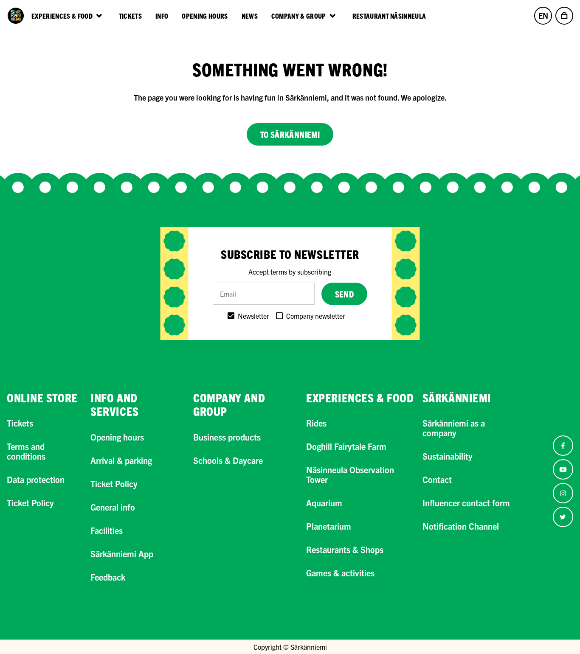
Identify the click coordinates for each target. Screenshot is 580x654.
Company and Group (229, 404)
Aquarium (324, 502)
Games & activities (340, 572)
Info (161, 16)
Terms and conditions (26, 451)
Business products (227, 437)
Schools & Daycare (228, 460)
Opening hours (205, 16)
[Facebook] (563, 445)
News (250, 16)
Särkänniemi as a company (453, 428)
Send (344, 294)
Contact (437, 479)
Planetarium (328, 526)
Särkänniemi (456, 397)
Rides (316, 423)
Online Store (42, 397)
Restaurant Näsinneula (389, 16)
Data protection (36, 479)
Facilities (106, 530)
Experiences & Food (360, 397)
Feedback (107, 577)
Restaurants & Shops (344, 549)
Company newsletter (315, 316)
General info (112, 507)
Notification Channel (460, 526)
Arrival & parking (121, 460)
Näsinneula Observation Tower (350, 474)
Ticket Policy (30, 502)
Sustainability (447, 456)
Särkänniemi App (121, 553)
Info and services (114, 404)
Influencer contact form (466, 502)
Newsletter (253, 316)
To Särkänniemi (290, 134)
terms (278, 271)
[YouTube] (563, 469)
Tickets (130, 16)
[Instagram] (563, 493)
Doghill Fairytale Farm (346, 446)
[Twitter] (563, 517)
